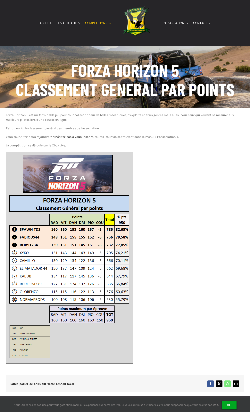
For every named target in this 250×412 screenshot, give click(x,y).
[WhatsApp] (227, 383)
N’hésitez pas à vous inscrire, (73, 137)
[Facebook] (210, 383)
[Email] (236, 383)
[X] (219, 383)
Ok (229, 405)
